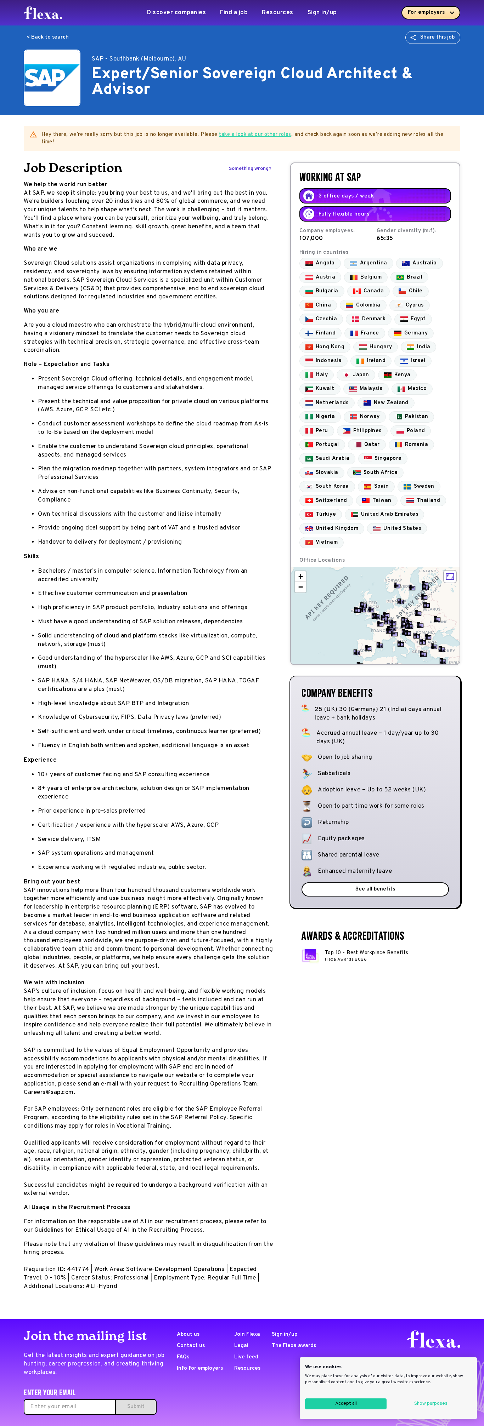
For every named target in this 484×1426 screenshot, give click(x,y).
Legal (241, 1345)
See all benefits (375, 889)
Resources (277, 13)
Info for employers (200, 1368)
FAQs (183, 1357)
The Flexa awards (294, 1345)
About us (188, 1334)
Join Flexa (247, 1334)
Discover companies (176, 13)
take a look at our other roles (255, 134)
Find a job (234, 13)
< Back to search (48, 37)
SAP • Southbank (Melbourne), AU (139, 59)
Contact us (191, 1345)
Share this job (437, 37)
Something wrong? (250, 169)
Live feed (246, 1357)
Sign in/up (322, 13)
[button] (377, 616)
